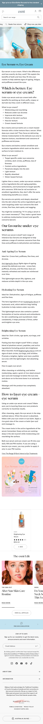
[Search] (38, 17)
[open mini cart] (40, 11)
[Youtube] (21, 663)
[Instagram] (12, 663)
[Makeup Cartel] (21, 701)
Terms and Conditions (11, 653)
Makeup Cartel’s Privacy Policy (29, 653)
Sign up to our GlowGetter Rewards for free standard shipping (20, 4)
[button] (5, 624)
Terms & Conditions (15, 706)
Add (21, 547)
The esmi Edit (12, 29)
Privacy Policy (29, 706)
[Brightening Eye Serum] (21, 519)
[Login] (35, 11)
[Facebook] (17, 663)
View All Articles (21, 613)
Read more (6, 603)
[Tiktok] (31, 663)
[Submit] (36, 646)
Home (4, 29)
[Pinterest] (26, 663)
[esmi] (21, 11)
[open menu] (3, 11)
